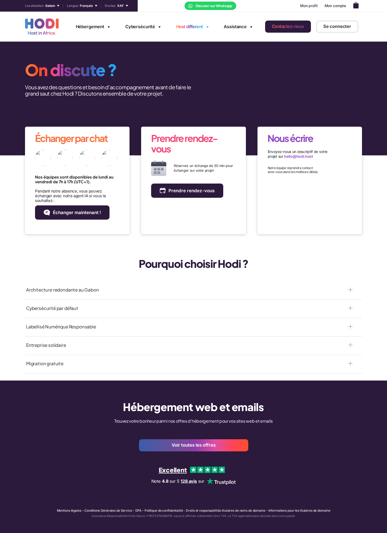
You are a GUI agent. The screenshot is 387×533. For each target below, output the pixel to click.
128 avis (189, 481)
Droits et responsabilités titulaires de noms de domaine (225, 510)
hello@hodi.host (298, 156)
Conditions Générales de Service (108, 510)
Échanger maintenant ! (77, 212)
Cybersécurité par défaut (52, 308)
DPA (138, 510)
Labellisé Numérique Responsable (61, 326)
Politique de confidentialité (164, 510)
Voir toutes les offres (194, 445)
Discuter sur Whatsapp (213, 6)
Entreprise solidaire (46, 345)
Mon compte (335, 5)
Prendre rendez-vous (191, 190)
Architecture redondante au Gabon (62, 290)
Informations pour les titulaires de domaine (299, 510)
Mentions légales (69, 510)
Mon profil (309, 5)
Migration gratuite (44, 363)
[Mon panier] (357, 6)
